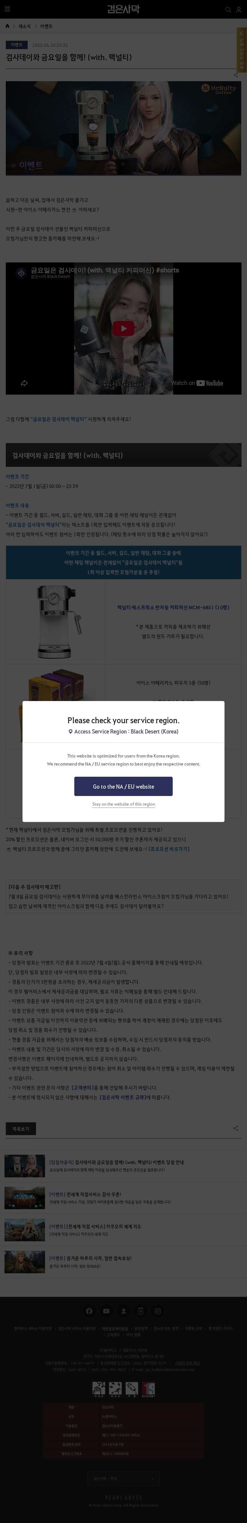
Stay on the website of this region (123, 804)
